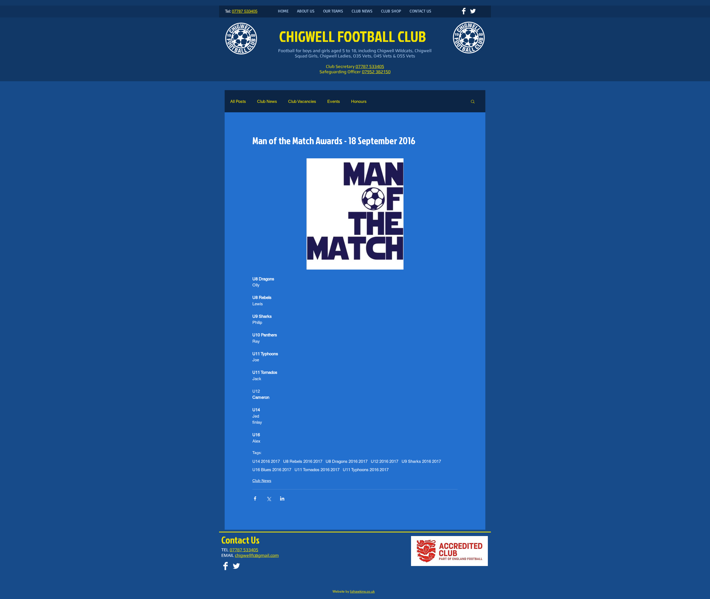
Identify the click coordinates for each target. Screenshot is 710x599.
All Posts (238, 101)
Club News (267, 101)
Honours (359, 101)
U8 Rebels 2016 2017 (302, 461)
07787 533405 (370, 66)
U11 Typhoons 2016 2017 (366, 469)
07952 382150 (376, 71)
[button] (472, 101)
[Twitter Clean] (473, 11)
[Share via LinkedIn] (282, 498)
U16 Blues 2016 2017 (271, 469)
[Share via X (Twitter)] (268, 498)
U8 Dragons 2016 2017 (346, 461)
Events (333, 101)
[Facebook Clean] (463, 11)
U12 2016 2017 (384, 461)
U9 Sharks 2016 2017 (421, 461)
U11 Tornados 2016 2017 (317, 469)
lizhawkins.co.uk (362, 591)
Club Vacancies (302, 101)
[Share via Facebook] (255, 498)
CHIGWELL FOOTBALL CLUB (353, 36)
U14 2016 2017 (266, 461)
